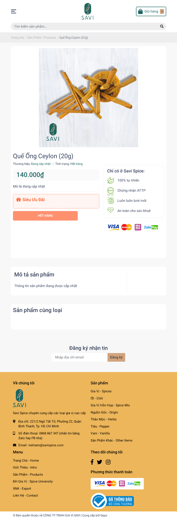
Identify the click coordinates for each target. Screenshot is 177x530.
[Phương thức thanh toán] (133, 227)
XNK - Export (22, 489)
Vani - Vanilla (100, 433)
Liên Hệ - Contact (25, 495)
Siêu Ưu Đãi (33, 199)
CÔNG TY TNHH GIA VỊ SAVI (61, 515)
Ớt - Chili (97, 398)
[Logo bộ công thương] (112, 501)
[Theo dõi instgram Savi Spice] (108, 462)
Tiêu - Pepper (100, 426)
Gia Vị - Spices (101, 391)
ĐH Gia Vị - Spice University (33, 481)
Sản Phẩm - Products (28, 474)
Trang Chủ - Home (26, 460)
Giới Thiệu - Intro (25, 467)
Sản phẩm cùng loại (37, 310)
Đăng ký (116, 357)
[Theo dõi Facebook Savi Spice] (92, 462)
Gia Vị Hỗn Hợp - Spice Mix (110, 405)
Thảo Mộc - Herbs (104, 419)
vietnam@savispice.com (45, 445)
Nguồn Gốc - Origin (104, 412)
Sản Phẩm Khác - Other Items (112, 440)
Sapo (103, 515)
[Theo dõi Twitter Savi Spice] (99, 462)
